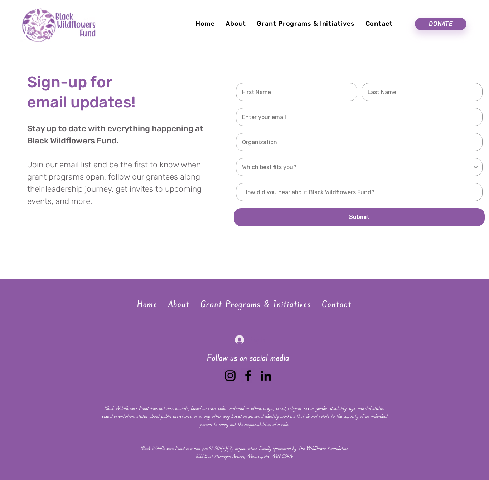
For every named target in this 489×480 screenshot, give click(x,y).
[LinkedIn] (266, 375)
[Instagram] (230, 375)
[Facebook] (248, 375)
